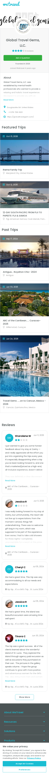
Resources (10, 721)
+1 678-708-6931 (15, 112)
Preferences (24, 769)
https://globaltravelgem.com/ (20, 117)
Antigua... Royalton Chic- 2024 (20, 272)
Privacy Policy (34, 758)
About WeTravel (13, 712)
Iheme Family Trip (12, 169)
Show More (24, 697)
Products (9, 740)
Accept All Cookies (24, 763)
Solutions (9, 731)
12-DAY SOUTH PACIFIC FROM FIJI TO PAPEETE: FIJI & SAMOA (22, 214)
